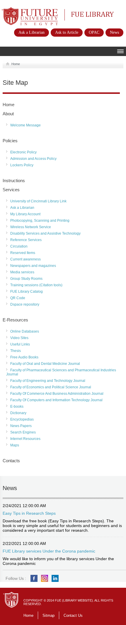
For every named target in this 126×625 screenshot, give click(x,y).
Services (11, 189)
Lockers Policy (21, 165)
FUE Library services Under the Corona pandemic (49, 551)
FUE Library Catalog (26, 291)
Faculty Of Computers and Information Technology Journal (56, 400)
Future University (23, 10)
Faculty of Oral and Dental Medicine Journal (45, 364)
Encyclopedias (22, 419)
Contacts (11, 460)
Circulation (19, 246)
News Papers (21, 426)
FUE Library (81, 14)
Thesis (15, 351)
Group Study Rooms (26, 279)
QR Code (17, 298)
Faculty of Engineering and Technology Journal (47, 381)
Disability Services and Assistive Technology (45, 233)
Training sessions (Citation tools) (36, 285)
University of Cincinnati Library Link (38, 201)
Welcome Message (25, 125)
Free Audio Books (24, 357)
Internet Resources (25, 439)
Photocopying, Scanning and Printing (39, 221)
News (114, 32)
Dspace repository (24, 304)
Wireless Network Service (30, 227)
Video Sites (19, 338)
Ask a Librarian (31, 32)
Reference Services (26, 240)
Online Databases (24, 331)
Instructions (14, 180)
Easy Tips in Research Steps (29, 513)
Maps (14, 445)
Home (15, 64)
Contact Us (73, 615)
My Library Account (25, 214)
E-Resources (15, 319)
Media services (22, 272)
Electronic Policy (23, 152)
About (8, 113)
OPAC (94, 32)
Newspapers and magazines (33, 266)
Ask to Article (66, 32)
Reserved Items (22, 253)
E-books (16, 406)
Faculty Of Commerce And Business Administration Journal (56, 394)
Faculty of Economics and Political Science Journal (50, 387)
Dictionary (18, 413)
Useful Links (20, 344)
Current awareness (25, 259)
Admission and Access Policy (33, 159)
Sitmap (48, 615)
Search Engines (23, 432)
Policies (10, 140)
